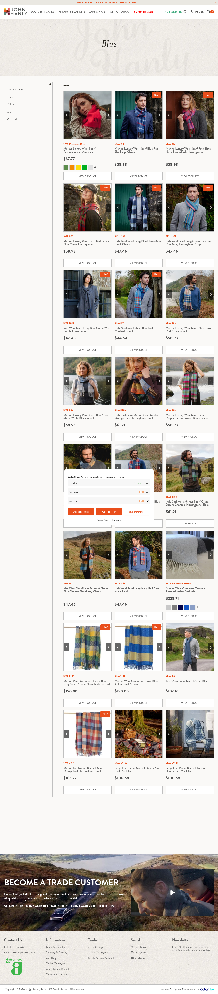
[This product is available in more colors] (87, 168)
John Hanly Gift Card (57, 969)
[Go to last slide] (66, 115)
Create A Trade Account (101, 958)
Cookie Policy (103, 519)
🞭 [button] (216, 2)
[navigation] (200, 11)
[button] (172, 892)
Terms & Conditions (56, 947)
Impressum (116, 519)
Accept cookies (81, 512)
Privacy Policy (39, 989)
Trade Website (171, 12)
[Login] (191, 11)
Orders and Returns (56, 974)
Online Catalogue (55, 963)
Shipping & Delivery (56, 952)
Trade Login (97, 947)
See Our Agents (99, 952)
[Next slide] (108, 115)
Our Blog (51, 958)
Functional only (109, 512)
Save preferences (137, 512)
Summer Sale (143, 12)
